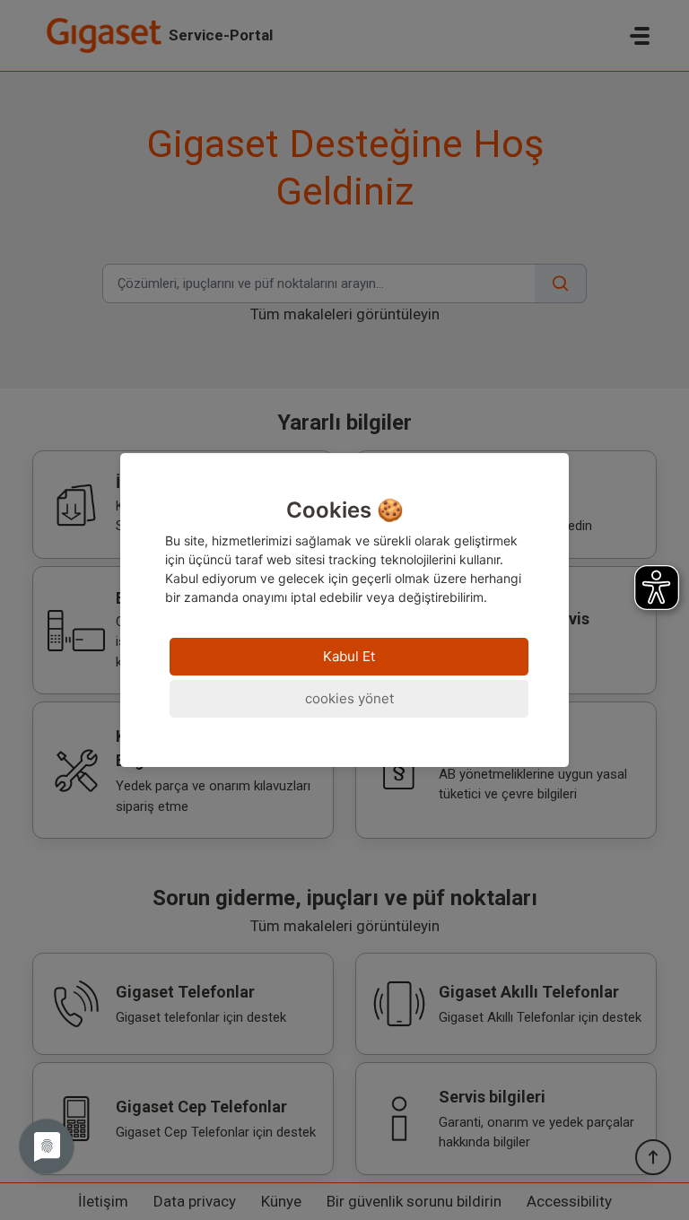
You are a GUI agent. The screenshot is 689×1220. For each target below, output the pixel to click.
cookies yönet (349, 698)
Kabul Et (349, 656)
